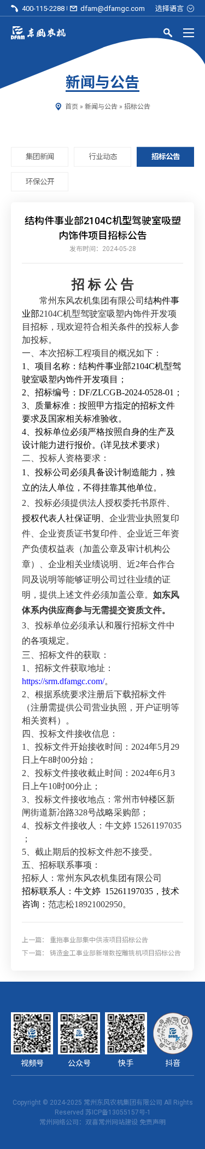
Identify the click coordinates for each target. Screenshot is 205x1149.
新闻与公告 (101, 106)
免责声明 (152, 1122)
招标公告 (137, 106)
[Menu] (188, 33)
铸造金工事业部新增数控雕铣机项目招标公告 (115, 953)
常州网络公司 (59, 1122)
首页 (71, 106)
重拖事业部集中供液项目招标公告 (99, 940)
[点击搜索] (167, 34)
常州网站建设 (118, 1122)
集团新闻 (40, 157)
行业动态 (103, 157)
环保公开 (40, 181)
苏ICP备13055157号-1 (118, 1112)
